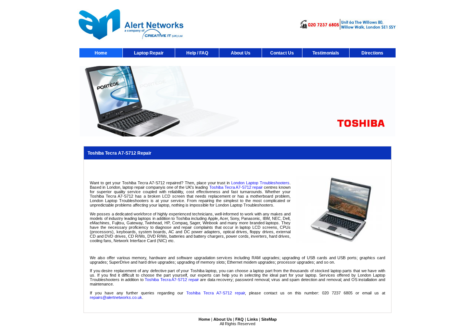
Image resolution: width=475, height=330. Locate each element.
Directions (372, 53)
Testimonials (325, 53)
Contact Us (282, 53)
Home (101, 53)
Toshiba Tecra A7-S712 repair (236, 187)
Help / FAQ (197, 53)
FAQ (239, 319)
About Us (240, 53)
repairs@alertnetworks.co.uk (116, 297)
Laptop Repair (149, 53)
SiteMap (269, 319)
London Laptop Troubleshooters (260, 183)
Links (252, 319)
